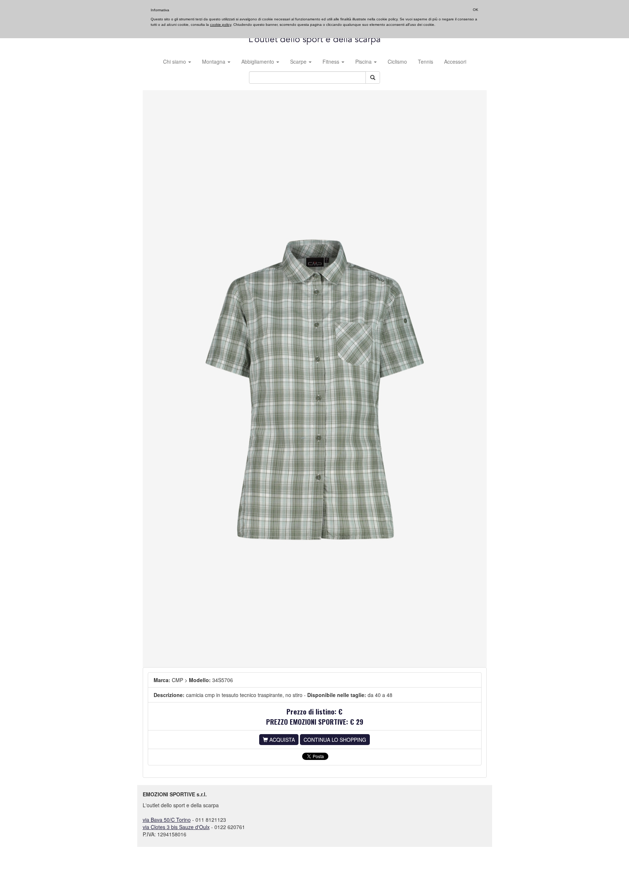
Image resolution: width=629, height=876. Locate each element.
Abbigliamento (258, 61)
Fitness (332, 61)
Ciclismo (397, 61)
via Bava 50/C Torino (167, 819)
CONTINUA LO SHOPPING (335, 739)
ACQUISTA (281, 739)
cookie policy (220, 25)
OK (475, 10)
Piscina (364, 61)
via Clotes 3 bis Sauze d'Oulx (176, 827)
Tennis (425, 61)
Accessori (455, 61)
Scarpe (299, 61)
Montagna (214, 61)
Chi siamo (175, 61)
